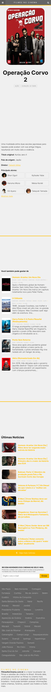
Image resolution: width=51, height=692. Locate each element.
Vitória (32, 646)
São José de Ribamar (11, 630)
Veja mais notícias (26, 553)
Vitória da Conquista (22, 596)
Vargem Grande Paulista (12, 642)
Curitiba (17, 592)
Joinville (25, 650)
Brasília (5, 613)
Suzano (5, 638)
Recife (40, 601)
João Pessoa (7, 646)
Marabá (16, 605)
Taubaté (16, 625)
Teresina (29, 613)
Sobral (27, 625)
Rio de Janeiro (31, 592)
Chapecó (22, 621)
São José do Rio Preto (29, 654)
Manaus (27, 609)
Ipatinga (27, 638)
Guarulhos (40, 617)
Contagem (36, 588)
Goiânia (28, 617)
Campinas (34, 621)
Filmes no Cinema (25, 2)
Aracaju (5, 605)
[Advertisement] (25, 115)
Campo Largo (23, 634)
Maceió (37, 625)
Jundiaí (27, 605)
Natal (30, 601)
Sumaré (31, 642)
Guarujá (15, 638)
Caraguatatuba (8, 654)
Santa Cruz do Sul (10, 650)
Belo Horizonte (21, 588)
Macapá (5, 625)
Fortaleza (6, 592)
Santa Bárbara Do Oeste (12, 601)
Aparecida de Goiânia (11, 617)
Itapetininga (40, 638)
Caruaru (36, 650)
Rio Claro (21, 646)
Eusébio (5, 596)
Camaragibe (7, 634)
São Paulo (6, 588)
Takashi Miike (15, 165)
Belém (45, 592)
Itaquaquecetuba (40, 634)
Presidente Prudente (11, 609)
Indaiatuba (17, 613)
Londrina (39, 609)
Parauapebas (7, 621)
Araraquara (30, 630)
